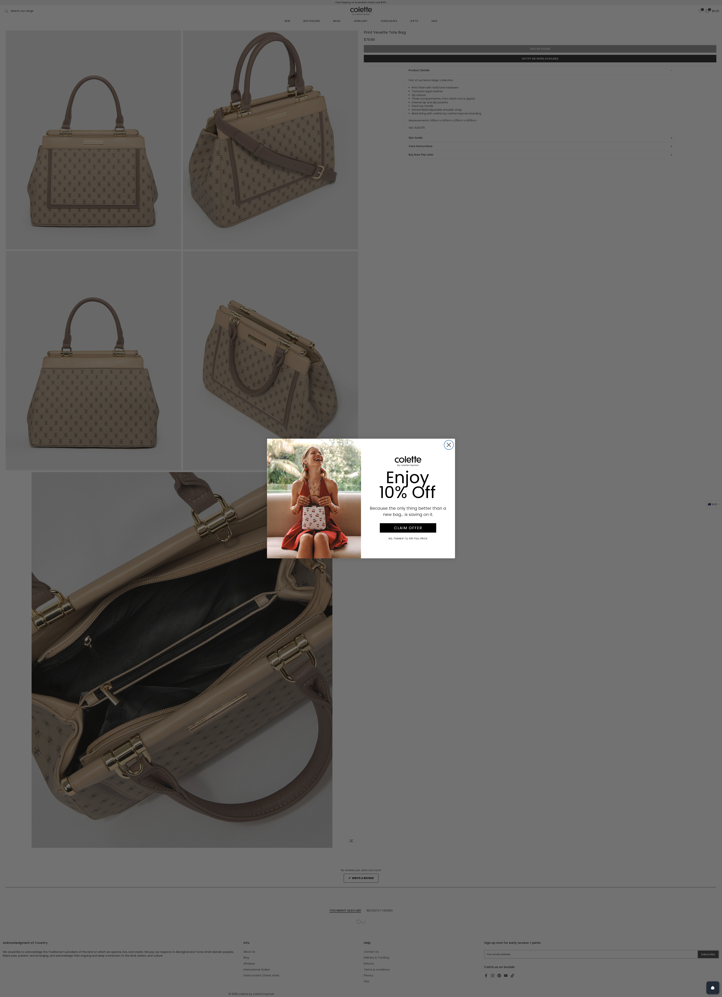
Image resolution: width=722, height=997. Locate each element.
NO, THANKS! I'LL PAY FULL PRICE (408, 538)
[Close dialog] (449, 445)
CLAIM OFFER (408, 528)
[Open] (712, 987)
